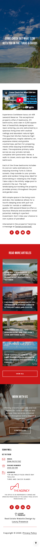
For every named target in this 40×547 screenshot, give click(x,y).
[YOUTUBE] (28, 507)
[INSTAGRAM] (17, 507)
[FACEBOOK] (12, 507)
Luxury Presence (20, 521)
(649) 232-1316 (12, 468)
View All (20, 374)
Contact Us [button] (20, 430)
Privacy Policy (30, 533)
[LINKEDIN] (23, 507)
